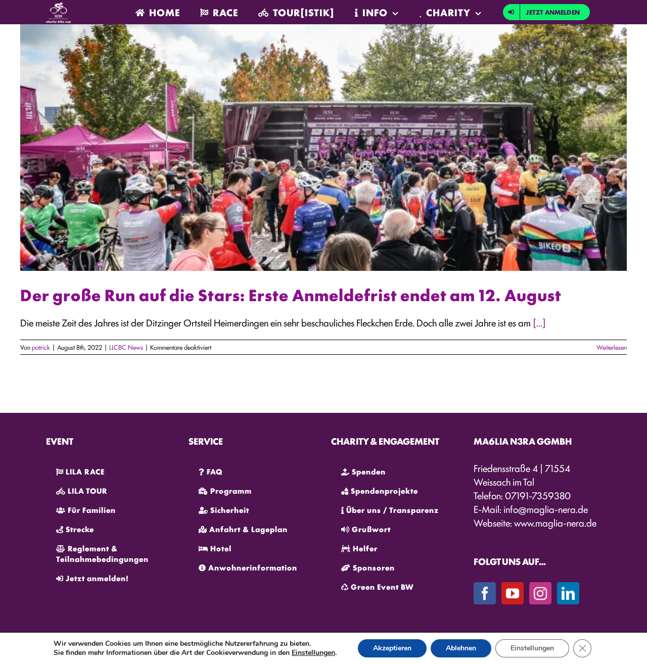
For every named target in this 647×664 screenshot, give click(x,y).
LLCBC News (126, 347)
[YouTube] (512, 593)
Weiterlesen (611, 347)
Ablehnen (461, 648)
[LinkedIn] (568, 593)
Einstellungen (313, 652)
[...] (539, 322)
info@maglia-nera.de (545, 509)
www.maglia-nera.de (555, 522)
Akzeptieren (392, 648)
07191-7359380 (538, 495)
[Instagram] (540, 593)
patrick (41, 347)
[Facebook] (485, 593)
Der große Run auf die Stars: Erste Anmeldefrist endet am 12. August (291, 294)
